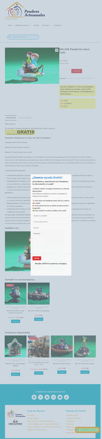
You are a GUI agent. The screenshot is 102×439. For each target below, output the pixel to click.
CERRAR (68, 171)
